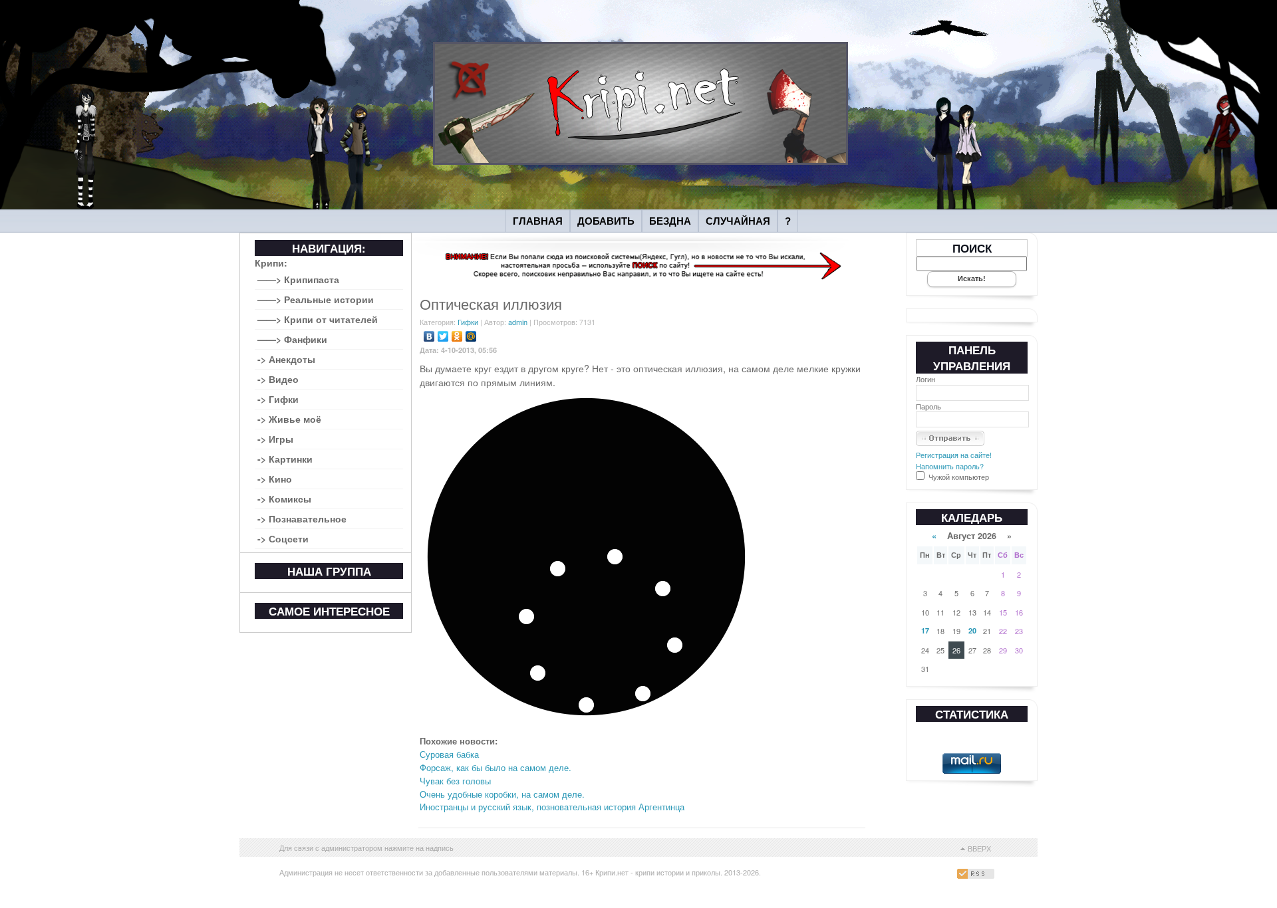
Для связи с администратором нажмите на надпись (366, 847)
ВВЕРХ (979, 848)
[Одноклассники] (457, 336)
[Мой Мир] (471, 336)
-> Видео (278, 379)
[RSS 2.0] (977, 875)
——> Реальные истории (315, 299)
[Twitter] (443, 336)
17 (925, 630)
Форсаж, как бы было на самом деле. (495, 767)
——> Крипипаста (298, 279)
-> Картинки (285, 458)
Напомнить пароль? (950, 466)
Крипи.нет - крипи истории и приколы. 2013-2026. (678, 872)
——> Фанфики (292, 339)
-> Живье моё (289, 418)
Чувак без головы (455, 780)
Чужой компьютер (957, 476)
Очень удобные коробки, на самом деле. (502, 794)
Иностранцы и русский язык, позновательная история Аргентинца (552, 806)
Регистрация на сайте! (954, 454)
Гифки (468, 321)
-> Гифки (278, 398)
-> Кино (274, 478)
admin (517, 321)
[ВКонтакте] (429, 336)
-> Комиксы (284, 498)
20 (972, 630)
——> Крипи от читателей (317, 319)
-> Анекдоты (286, 359)
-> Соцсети (283, 538)
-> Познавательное (302, 518)
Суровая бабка (449, 754)
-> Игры (275, 438)
